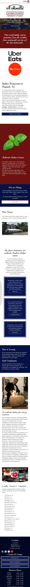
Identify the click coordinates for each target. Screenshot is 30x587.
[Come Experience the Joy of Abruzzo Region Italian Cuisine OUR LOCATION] (15, 28)
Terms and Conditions (19, 586)
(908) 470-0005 (15, 13)
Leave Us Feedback (15, 562)
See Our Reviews (15, 566)
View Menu (15, 332)
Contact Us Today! (15, 114)
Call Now (15, 202)
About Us (15, 291)
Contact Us (15, 558)
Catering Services (15, 314)
